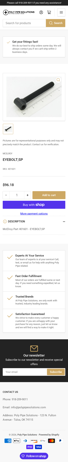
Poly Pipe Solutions (27, 434)
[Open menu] (61, 12)
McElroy (7, 153)
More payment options (34, 213)
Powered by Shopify (49, 434)
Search (58, 23)
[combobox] (34, 23)
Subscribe (56, 372)
